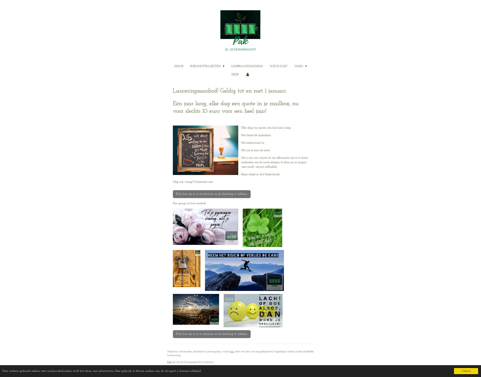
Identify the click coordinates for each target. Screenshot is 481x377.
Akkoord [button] (466, 371)
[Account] (247, 74)
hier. (232, 351)
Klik (169, 362)
